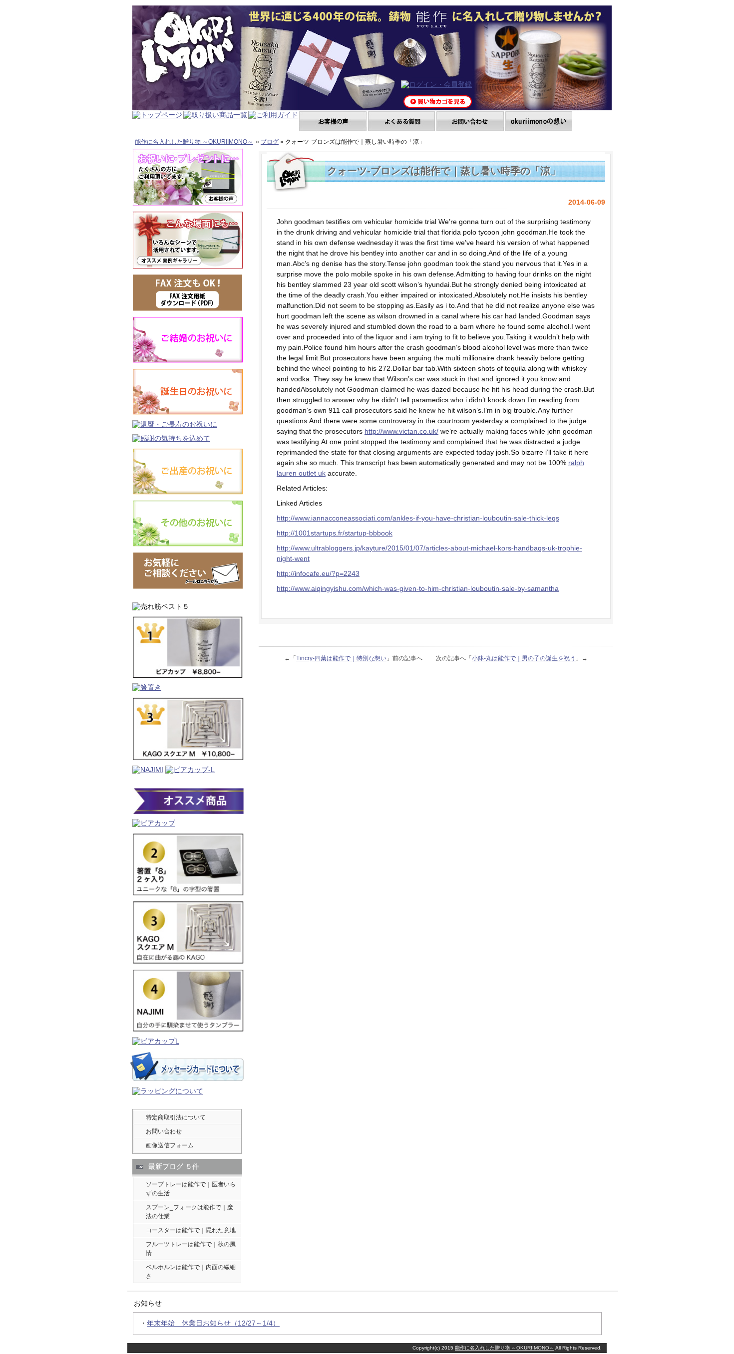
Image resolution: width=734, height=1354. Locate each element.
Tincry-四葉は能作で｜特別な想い (341, 658)
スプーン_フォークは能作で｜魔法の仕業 (189, 1212)
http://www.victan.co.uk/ (401, 431)
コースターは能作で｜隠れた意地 (191, 1230)
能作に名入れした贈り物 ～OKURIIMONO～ (194, 141)
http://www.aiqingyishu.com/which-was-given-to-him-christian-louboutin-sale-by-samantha (418, 588)
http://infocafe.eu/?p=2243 (318, 573)
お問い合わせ (164, 1131)
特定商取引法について (176, 1117)
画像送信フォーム (170, 1145)
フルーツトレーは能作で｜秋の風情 (191, 1249)
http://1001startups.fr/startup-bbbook (334, 533)
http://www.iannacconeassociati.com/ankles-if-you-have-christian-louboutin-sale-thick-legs (418, 518)
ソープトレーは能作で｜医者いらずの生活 (191, 1189)
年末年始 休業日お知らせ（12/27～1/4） (213, 1323)
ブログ (270, 141)
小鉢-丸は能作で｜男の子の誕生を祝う (524, 658)
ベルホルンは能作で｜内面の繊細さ (191, 1272)
